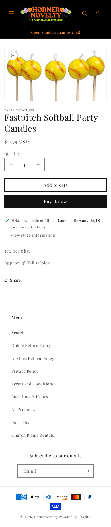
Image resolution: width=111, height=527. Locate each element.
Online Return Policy (31, 345)
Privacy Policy (24, 371)
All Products (23, 409)
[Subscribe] (87, 471)
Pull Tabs (20, 422)
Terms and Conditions (32, 384)
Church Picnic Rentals (32, 435)
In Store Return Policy (32, 358)
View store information (33, 235)
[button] (11, 13)
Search (18, 332)
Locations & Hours (29, 396)
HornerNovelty (46, 517)
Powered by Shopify (75, 517)
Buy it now (55, 201)
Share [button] (15, 280)
